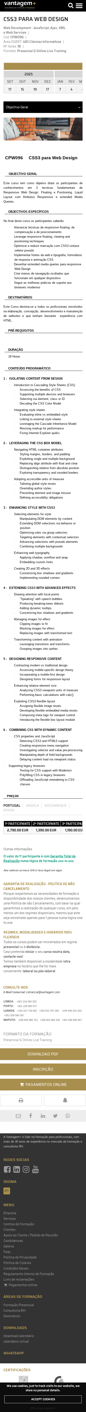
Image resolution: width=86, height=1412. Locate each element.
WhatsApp (13, 1353)
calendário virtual (16, 1341)
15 (22, 89)
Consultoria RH (14, 1310)
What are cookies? (43, 1408)
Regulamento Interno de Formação (28, 1273)
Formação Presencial (18, 1305)
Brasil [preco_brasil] (9, 810)
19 (35, 89)
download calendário (18, 1335)
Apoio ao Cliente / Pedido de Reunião (30, 1235)
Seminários (11, 1316)
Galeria (8, 1246)
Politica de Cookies (17, 1262)
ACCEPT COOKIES (43, 1399)
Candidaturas (13, 1240)
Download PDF (43, 1054)
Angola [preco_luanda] (32, 805)
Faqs (7, 1251)
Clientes (9, 1229)
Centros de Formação (18, 1224)
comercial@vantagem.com (43, 992)
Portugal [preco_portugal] (11, 805)
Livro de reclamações (18, 1279)
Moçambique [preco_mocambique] (55, 805)
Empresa (9, 1213)
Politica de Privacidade (20, 1257)
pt (7, 1191)
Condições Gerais (15, 1268)
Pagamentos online (22, 1285)
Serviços (9, 1218)
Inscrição (43, 1069)
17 (9, 89)
